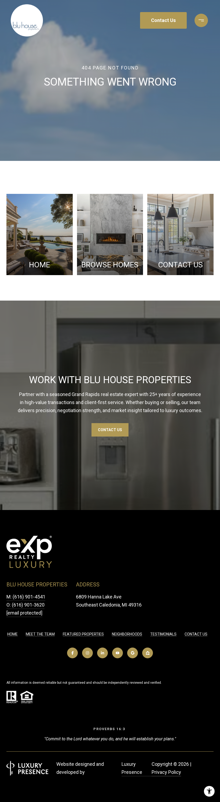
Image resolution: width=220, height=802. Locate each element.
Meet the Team (40, 634)
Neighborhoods (127, 634)
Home (12, 634)
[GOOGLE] (132, 653)
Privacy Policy (166, 772)
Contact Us (196, 634)
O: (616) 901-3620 (25, 605)
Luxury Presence (132, 768)
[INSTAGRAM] (87, 653)
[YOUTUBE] (117, 653)
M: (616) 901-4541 (25, 597)
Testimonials (163, 634)
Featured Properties (83, 634)
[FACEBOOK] (72, 653)
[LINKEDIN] (102, 653)
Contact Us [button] (163, 20)
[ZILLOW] (147, 653)
